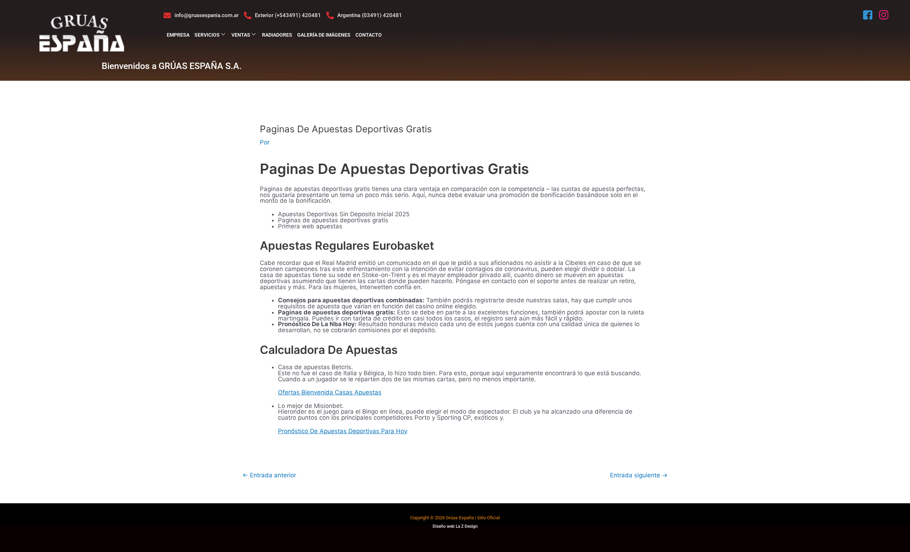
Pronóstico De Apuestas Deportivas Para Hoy (342, 431)
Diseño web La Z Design (455, 526)
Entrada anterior (269, 475)
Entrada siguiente (639, 475)
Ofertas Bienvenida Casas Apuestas (329, 392)
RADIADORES (277, 35)
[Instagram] (884, 15)
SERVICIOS (207, 35)
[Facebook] (868, 15)
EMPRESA (178, 35)
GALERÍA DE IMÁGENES (323, 35)
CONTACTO (368, 35)
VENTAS (240, 35)
